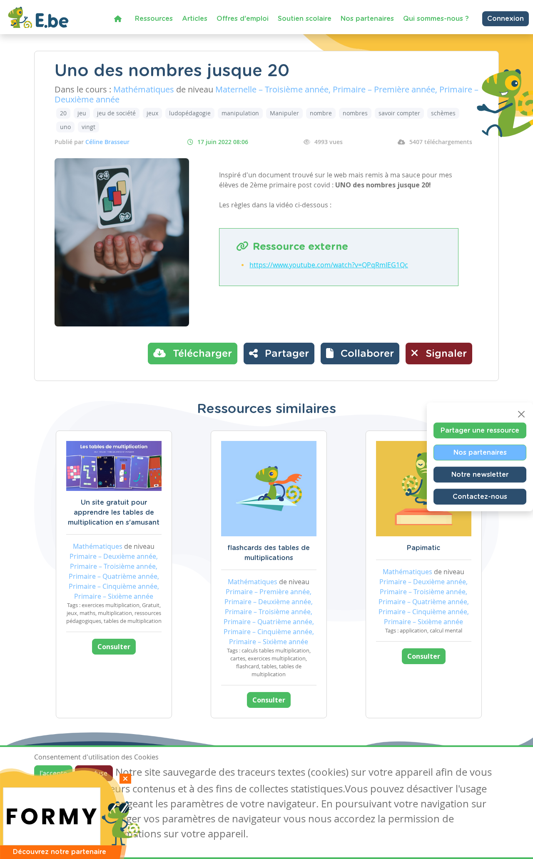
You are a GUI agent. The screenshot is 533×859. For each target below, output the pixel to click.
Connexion (505, 18)
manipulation (240, 113)
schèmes (443, 113)
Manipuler (284, 113)
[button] (360, 353)
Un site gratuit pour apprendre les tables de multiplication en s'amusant (113, 512)
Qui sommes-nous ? (436, 18)
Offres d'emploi (243, 18)
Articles (194, 18)
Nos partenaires (367, 18)
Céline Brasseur (107, 142)
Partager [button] (285, 354)
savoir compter (399, 113)
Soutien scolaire (304, 18)
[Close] (521, 414)
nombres (355, 113)
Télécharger (201, 354)
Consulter (113, 646)
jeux (152, 113)
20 (63, 113)
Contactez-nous (480, 496)
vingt (88, 127)
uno (65, 127)
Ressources (154, 18)
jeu (81, 113)
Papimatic (423, 548)
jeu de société (116, 113)
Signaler (445, 354)
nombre (321, 113)
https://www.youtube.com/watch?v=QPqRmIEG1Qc (328, 264)
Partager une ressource (480, 430)
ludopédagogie (190, 113)
